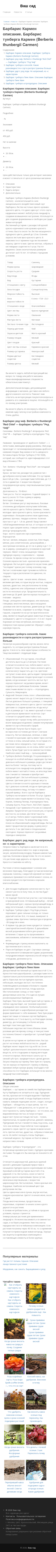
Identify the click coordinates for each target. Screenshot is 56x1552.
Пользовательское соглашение (31, 1516)
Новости (18, 12)
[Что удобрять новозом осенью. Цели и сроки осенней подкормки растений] (14, 1409)
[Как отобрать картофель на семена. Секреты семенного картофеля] (14, 1297)
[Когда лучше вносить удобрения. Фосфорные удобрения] (14, 1444)
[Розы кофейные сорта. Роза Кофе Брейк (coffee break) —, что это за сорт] (14, 1373)
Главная (6, 12)
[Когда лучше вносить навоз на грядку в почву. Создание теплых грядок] (14, 1338)
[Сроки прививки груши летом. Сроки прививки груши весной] (36, 1329)
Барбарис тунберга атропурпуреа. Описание (26, 83)
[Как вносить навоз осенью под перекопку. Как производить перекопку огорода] (36, 1409)
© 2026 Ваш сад (13, 1510)
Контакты (10, 1516)
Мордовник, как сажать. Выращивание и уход (24, 1269)
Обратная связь (13, 1528)
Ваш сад (28, 5)
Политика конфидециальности (20, 1519)
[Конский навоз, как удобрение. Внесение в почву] (36, 1373)
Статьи (28, 12)
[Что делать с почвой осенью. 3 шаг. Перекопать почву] (36, 1444)
